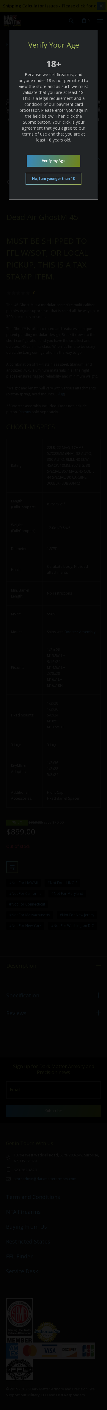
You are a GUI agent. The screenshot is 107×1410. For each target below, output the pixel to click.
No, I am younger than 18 (53, 178)
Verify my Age (53, 160)
